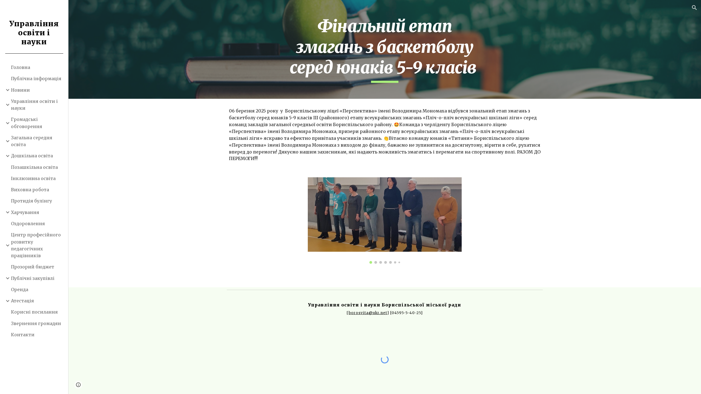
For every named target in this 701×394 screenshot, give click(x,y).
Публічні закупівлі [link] (32, 278)
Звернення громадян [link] (36, 323)
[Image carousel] (385, 220)
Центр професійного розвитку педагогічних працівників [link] (36, 245)
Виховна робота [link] (30, 189)
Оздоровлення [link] (28, 223)
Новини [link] (20, 90)
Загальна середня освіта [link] (31, 141)
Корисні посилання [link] (34, 312)
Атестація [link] (22, 300)
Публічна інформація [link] (36, 78)
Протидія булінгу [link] (31, 201)
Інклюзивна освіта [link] (33, 178)
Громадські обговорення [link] (26, 123)
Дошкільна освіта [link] (32, 155)
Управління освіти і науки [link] (34, 105)
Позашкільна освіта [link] (34, 167)
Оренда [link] (19, 289)
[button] (694, 7)
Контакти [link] (23, 334)
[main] (385, 49)
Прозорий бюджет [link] (32, 267)
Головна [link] (20, 67)
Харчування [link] (25, 212)
